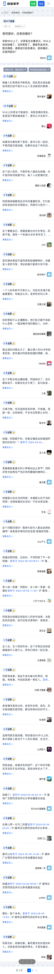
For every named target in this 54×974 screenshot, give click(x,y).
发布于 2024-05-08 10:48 (24, 854)
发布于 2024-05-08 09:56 (22, 883)
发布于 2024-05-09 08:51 (24, 561)
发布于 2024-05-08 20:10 (27, 794)
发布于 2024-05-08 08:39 (26, 503)
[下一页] (36, 970)
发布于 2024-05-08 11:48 (22, 590)
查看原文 (18, 26)
